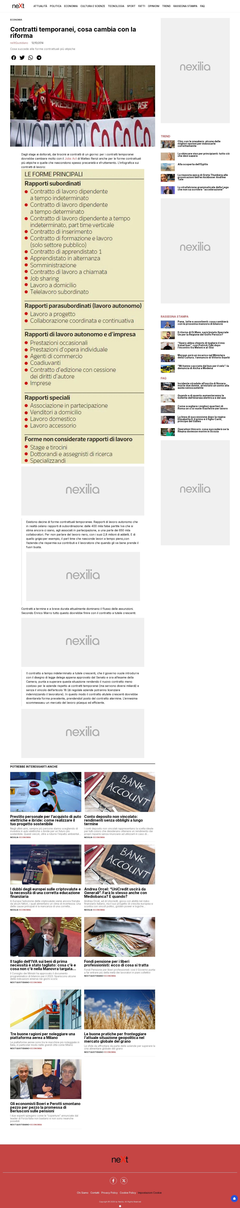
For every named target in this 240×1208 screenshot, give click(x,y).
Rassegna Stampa (185, 6)
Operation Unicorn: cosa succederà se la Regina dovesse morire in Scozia (203, 430)
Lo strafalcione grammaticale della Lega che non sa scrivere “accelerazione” (203, 188)
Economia (71, 6)
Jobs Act (71, 158)
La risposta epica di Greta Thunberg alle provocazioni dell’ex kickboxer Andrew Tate (203, 177)
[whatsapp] (30, 60)
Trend (166, 6)
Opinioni (153, 6)
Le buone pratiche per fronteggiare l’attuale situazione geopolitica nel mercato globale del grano (115, 1037)
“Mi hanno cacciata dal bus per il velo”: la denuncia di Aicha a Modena (203, 367)
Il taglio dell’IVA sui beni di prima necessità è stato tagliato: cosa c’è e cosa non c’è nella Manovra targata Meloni (43, 965)
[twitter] (22, 60)
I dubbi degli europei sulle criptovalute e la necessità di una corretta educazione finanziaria (45, 892)
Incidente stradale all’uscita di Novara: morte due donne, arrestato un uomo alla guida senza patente (203, 385)
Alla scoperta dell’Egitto (193, 164)
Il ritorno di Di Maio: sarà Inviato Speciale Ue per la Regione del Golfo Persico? (203, 333)
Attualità (40, 6)
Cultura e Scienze (92, 6)
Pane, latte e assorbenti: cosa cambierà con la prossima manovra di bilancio (203, 323)
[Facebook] (111, 1178)
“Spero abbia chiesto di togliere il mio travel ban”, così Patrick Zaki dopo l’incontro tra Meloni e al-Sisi (201, 345)
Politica (55, 6)
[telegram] (39, 60)
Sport (131, 6)
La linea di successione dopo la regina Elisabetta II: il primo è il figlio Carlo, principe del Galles (201, 419)
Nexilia (14, 837)
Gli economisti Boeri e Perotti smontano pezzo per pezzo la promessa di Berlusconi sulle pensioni (45, 1107)
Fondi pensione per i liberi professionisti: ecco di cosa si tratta (116, 963)
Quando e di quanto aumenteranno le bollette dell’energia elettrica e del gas (202, 396)
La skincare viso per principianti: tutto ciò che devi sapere (204, 155)
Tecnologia (116, 6)
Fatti (141, 6)
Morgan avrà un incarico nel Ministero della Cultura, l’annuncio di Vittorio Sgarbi (204, 356)
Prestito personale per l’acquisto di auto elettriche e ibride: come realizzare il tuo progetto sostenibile (45, 820)
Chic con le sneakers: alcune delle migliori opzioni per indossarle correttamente (199, 143)
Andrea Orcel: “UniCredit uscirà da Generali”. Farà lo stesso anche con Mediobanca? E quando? (115, 892)
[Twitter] (121, 1178)
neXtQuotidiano (19, 42)
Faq (202, 6)
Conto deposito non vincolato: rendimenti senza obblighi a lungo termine (113, 820)
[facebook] (13, 60)
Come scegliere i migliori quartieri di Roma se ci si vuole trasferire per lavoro (203, 407)
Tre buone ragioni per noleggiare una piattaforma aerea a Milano (42, 1035)
